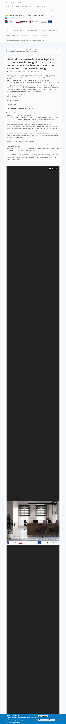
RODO (12, 2)
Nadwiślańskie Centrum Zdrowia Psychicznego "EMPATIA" (23, 40)
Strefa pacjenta (31, 30)
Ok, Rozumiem (43, 716)
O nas (6, 30)
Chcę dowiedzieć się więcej (46, 719)
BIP (6, 2)
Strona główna (9, 50)
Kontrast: (40, 6)
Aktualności (17, 30)
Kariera (23, 35)
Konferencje (45, 35)
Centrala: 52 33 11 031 (13, 6)
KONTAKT (19, 2)
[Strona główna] (6, 16)
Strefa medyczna (10, 35)
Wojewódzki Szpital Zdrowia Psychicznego (26, 15)
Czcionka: (27, 6)
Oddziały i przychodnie (48, 30)
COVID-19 (32, 35)
